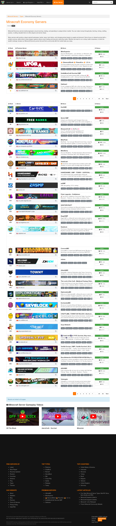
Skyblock (64, 227)
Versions (12, 478)
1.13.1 (102, 308)
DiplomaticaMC (66, 292)
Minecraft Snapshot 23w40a (89, 499)
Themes (12, 485)
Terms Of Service (15, 502)
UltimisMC (48, 493)
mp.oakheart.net (23, 90)
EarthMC (64, 107)
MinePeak (64, 140)
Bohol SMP (65, 118)
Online (101, 51)
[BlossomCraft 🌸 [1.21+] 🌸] (36, 131)
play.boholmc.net (23, 124)
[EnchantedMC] (36, 305)
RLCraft (47, 472)
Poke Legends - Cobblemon (70, 194)
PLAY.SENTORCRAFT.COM (26, 211)
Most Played (13, 469)
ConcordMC (65, 248)
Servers (11, 26)
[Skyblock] (36, 229)
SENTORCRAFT (66, 205)
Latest (12, 467)
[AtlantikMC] (36, 272)
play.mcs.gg (21, 58)
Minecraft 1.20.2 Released (88, 502)
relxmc (63, 259)
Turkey (83, 474)
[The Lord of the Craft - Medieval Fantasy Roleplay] (36, 283)
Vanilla (47, 481)
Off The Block (11, 428)
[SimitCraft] (36, 163)
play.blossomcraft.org (24, 135)
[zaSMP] (36, 185)
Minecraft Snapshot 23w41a (89, 497)
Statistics (12, 495)
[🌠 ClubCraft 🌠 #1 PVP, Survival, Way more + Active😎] (36, 337)
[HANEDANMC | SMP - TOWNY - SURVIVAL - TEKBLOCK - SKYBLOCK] (36, 174)
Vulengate (64, 379)
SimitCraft (64, 162)
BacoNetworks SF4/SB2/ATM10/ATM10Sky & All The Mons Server (83, 357)
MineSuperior (65, 51)
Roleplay (47, 483)
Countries (12, 476)
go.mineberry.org (23, 157)
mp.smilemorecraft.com (25, 80)
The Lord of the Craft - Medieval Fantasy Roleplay (78, 281)
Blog (11, 498)
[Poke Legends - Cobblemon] (36, 196)
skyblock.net (22, 233)
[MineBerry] (36, 152)
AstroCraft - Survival (49, 428)
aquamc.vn (21, 375)
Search (19, 2)
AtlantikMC (64, 270)
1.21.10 (102, 199)
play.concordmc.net (24, 255)
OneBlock (48, 469)
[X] (89, 2)
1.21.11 (102, 67)
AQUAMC (64, 368)
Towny (47, 485)
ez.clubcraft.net (22, 342)
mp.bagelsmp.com (23, 222)
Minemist (80, 428)
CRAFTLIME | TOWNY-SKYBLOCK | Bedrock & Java (79, 314)
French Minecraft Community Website (91, 504)
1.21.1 (102, 362)
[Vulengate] (36, 381)
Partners (12, 500)
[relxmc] (36, 261)
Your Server (59, 2)
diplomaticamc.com (24, 298)
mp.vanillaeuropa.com (24, 353)
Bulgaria (83, 478)
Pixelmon (48, 467)
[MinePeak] (36, 141)
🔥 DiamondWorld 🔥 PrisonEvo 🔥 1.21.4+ (75, 62)
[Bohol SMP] (36, 120)
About (48, 2)
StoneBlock (48, 474)
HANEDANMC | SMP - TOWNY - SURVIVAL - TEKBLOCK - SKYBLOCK (85, 172)
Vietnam (83, 481)
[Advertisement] (58, 10)
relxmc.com (21, 266)
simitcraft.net (22, 168)
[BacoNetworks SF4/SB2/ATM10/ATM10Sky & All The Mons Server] (36, 359)
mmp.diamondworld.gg (25, 69)
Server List (9, 2)
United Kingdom (85, 483)
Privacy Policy (14, 504)
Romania (83, 472)
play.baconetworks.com (25, 364)
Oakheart (64, 84)
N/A (102, 131)
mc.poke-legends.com (24, 201)
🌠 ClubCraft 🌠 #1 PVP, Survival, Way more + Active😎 (80, 336)
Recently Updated (15, 472)
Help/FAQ (40, 2)
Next (107, 98)
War (46, 476)
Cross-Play (48, 478)
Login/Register (28, 2)
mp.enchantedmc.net (24, 309)
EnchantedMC (66, 303)
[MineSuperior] (36, 53)
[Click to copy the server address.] (56, 58)
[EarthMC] (36, 109)
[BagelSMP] (36, 218)
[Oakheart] (36, 86)
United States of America (88, 467)
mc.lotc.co (21, 287)
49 (99, 98)
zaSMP (63, 183)
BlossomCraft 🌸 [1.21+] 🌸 (70, 129)
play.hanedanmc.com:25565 (26, 179)
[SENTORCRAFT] (36, 207)
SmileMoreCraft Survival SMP (71, 73)
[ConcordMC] (36, 250)
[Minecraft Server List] (2, 2)
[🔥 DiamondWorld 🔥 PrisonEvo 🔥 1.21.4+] (36, 64)
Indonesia (83, 469)
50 (103, 98)
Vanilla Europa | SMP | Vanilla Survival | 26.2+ (76, 346)
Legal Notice (95, 522)
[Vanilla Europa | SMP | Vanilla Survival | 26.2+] (36, 348)
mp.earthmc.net (23, 113)
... (95, 98)
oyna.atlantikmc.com (24, 277)
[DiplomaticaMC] (36, 294)
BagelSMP (64, 216)
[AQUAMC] (36, 370)
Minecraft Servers (13, 16)
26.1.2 (102, 89)
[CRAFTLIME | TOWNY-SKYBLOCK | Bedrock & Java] (36, 315)
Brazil (82, 476)
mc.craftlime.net (23, 320)
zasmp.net (21, 190)
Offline (101, 118)
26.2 (102, 56)
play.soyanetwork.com (24, 331)
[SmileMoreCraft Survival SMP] (36, 75)
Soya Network (65, 325)
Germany (83, 485)
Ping (11, 481)
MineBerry (64, 151)
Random (12, 474)
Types (21, 16)
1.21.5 (102, 286)
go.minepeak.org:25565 (25, 146)
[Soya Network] (36, 326)
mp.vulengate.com (23, 385)
